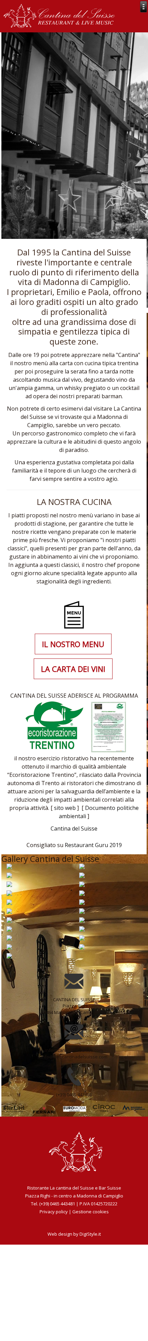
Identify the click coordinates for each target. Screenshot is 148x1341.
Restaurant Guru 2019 (93, 845)
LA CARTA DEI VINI (73, 669)
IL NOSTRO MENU (73, 644)
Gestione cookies (90, 1211)
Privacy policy (54, 1211)
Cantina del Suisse (74, 828)
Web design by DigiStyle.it (74, 1234)
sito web (65, 808)
